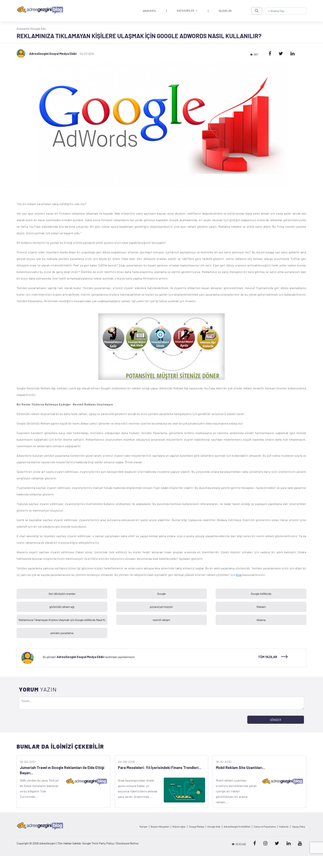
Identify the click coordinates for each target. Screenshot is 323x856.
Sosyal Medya (196, 826)
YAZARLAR (225, 10)
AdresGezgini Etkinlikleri (237, 826)
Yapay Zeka (298, 826)
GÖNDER (275, 719)
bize (239, 574)
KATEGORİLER (185, 10)
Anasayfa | (24, 28)
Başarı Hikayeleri (160, 826)
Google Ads (38, 28)
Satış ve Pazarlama (265, 826)
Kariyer (143, 826)
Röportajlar (179, 826)
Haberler (284, 826)
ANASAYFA (149, 10)
